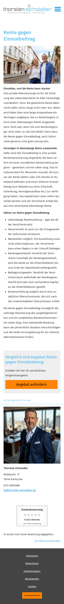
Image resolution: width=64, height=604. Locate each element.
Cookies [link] (32, 586)
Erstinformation (32, 571)
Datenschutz (32, 563)
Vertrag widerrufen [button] (32, 595)
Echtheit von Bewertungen (49, 541)
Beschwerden (32, 579)
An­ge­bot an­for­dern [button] (31, 384)
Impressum (32, 555)
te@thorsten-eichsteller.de (20, 490)
